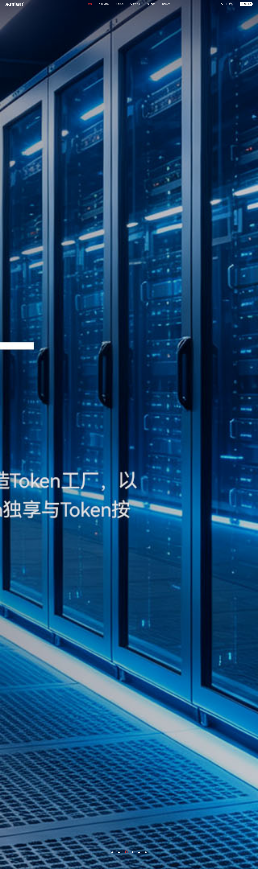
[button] (112, 852)
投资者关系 (135, 4)
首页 (90, 4)
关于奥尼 (151, 4)
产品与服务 (104, 4)
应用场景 (120, 4)
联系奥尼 (166, 4)
